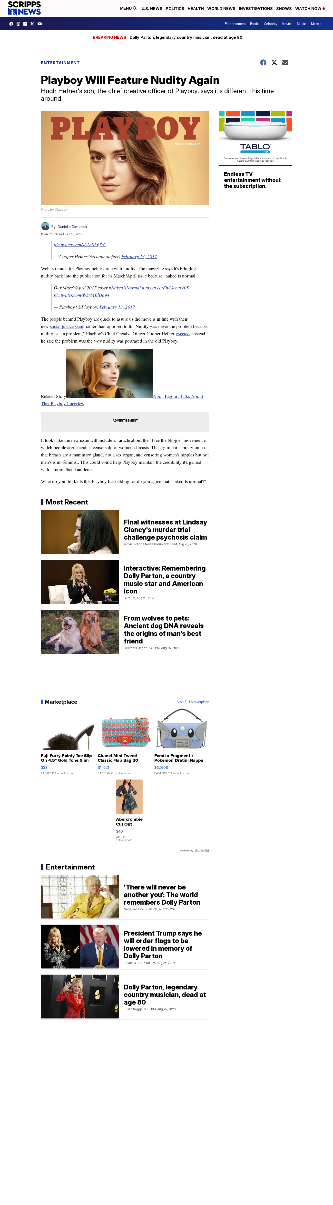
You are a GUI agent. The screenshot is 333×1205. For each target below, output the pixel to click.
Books (255, 23)
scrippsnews (12, 24)
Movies (287, 23)
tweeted (183, 333)
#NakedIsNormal (125, 288)
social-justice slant (66, 326)
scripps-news (26, 24)
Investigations (256, 8)
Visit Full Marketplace (193, 701)
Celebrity (270, 23)
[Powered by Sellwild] (202, 850)
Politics (175, 8)
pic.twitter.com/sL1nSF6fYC (80, 244)
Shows (284, 8)
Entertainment (235, 23)
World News (221, 8)
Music (301, 23)
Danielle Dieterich (72, 226)
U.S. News (152, 8)
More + (316, 23)
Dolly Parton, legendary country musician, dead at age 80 (186, 37)
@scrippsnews (41, 24)
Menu (126, 8)
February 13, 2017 (139, 256)
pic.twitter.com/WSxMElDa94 (81, 295)
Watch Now (309, 8)
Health (196, 8)
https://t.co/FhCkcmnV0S (165, 288)
